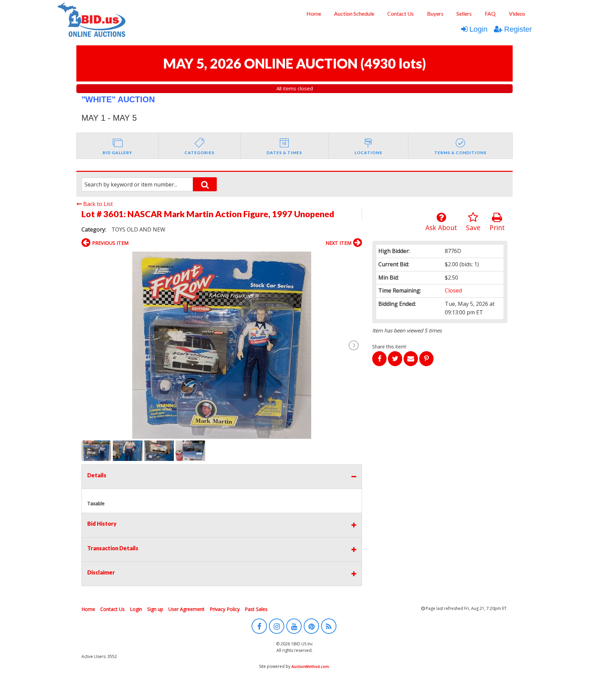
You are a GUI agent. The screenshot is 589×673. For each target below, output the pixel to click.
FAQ (490, 13)
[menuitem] (313, 13)
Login (478, 29)
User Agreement (186, 609)
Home (313, 13)
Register (518, 29)
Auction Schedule (354, 13)
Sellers (464, 13)
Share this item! (389, 346)
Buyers (435, 13)
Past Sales (256, 609)
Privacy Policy (225, 609)
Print (497, 227)
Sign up (155, 609)
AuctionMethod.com (310, 666)
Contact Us (400, 13)
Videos (517, 13)
